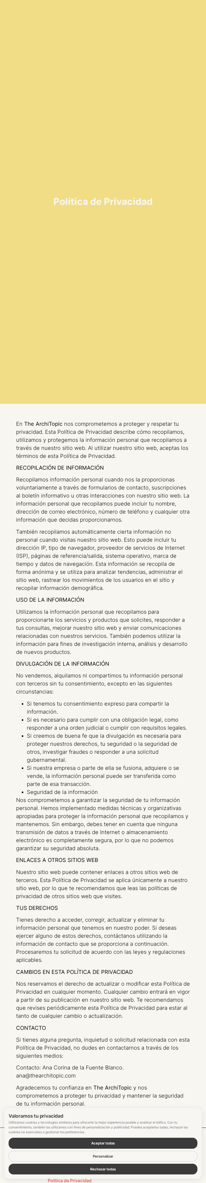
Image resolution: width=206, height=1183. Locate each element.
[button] (157, 9)
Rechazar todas (103, 1169)
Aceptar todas (103, 1143)
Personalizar (103, 1156)
